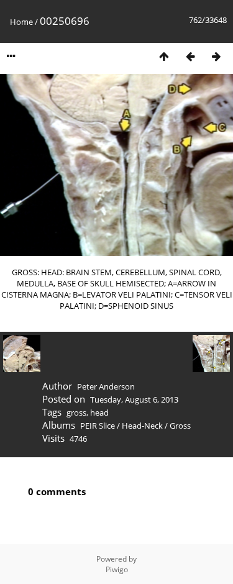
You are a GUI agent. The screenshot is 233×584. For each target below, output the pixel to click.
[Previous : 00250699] (190, 56)
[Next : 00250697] (216, 56)
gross (76, 412)
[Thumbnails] (164, 56)
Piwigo (117, 569)
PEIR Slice (97, 425)
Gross (180, 425)
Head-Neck (142, 425)
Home (21, 21)
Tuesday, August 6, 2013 (134, 399)
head (99, 412)
